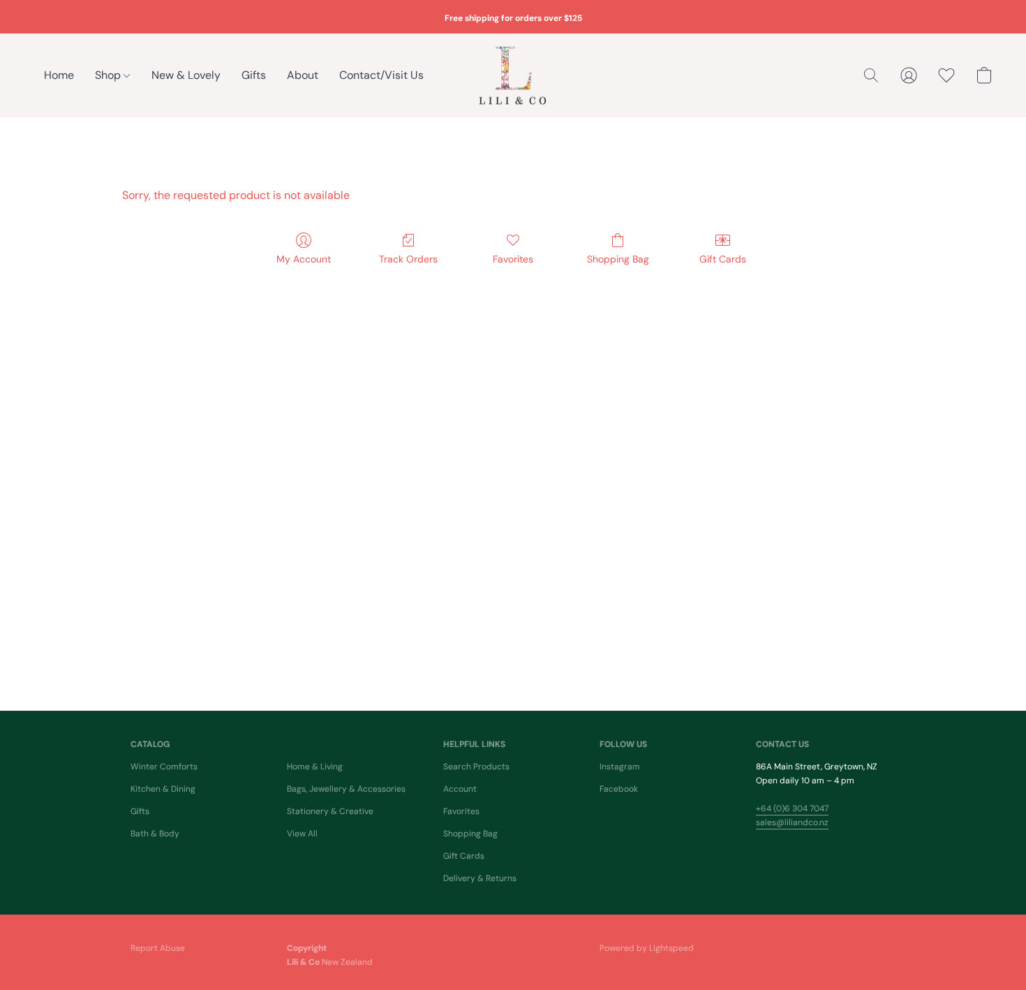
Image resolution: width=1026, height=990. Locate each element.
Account (460, 789)
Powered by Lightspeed (647, 948)
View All (302, 833)
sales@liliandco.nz (792, 822)
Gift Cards (722, 259)
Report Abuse (158, 948)
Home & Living (315, 766)
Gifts (253, 75)
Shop (109, 75)
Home (59, 75)
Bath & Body (155, 833)
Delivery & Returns (479, 878)
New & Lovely (186, 75)
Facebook (619, 789)
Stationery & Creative (330, 811)
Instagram (620, 766)
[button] (513, 75)
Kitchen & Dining (163, 789)
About (302, 75)
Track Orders (408, 259)
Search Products (476, 766)
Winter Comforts (164, 766)
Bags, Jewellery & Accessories (346, 789)
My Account (303, 259)
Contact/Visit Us (381, 75)
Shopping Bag (618, 259)
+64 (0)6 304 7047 (792, 808)
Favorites (513, 259)
